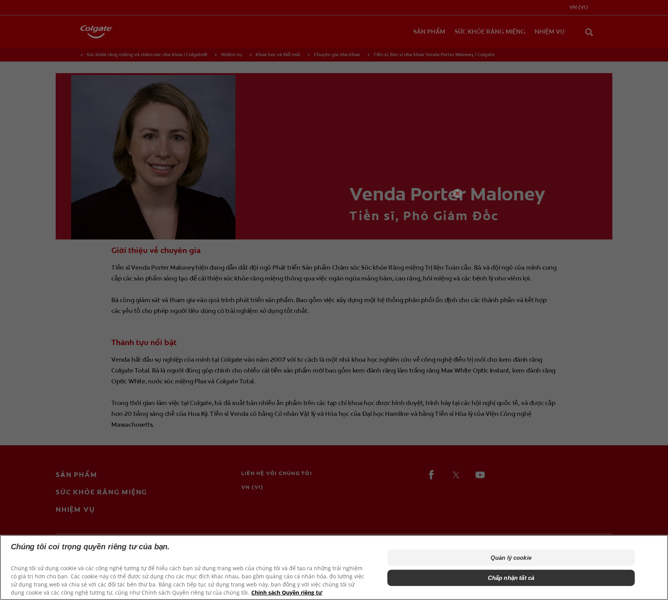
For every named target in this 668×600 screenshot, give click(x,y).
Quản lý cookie (511, 557)
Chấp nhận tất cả (511, 577)
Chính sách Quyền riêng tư (286, 592)
